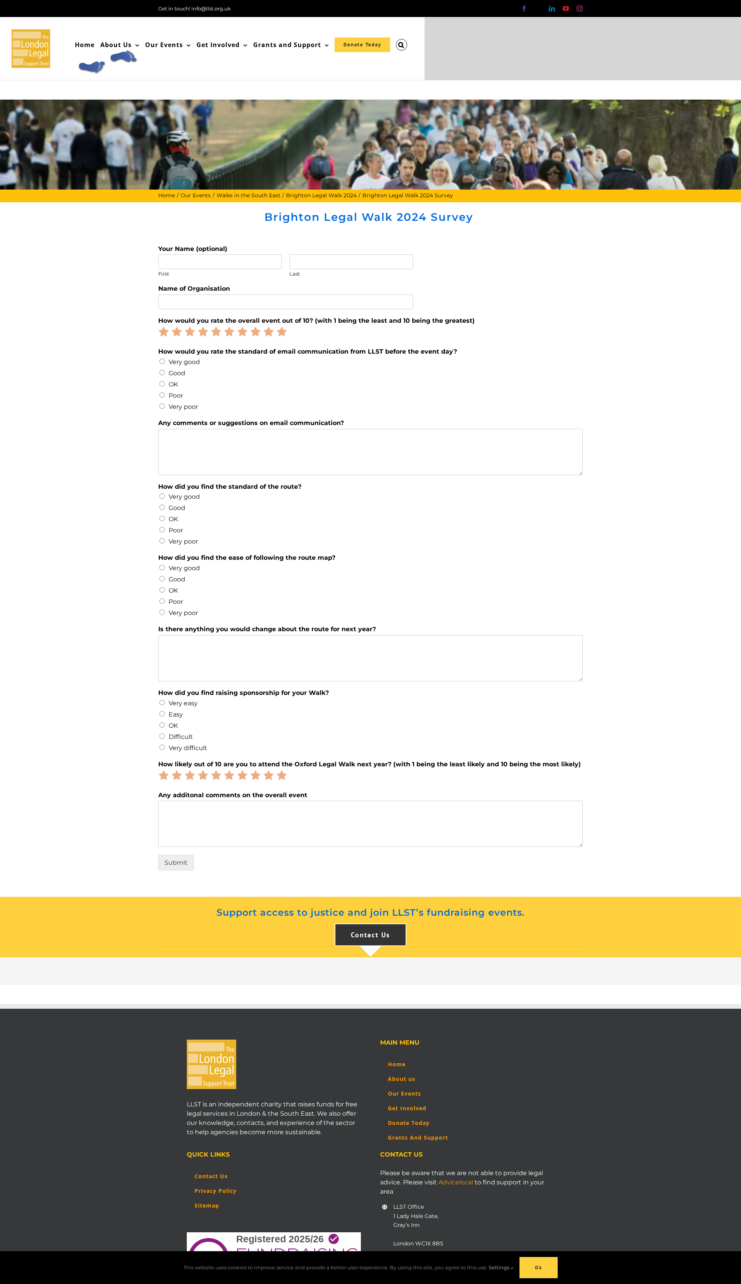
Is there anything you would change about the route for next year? (267, 629)
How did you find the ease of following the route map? (246, 557)
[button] (401, 44)
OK (173, 384)
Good (177, 373)
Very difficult (188, 748)
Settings (500, 1267)
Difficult (181, 736)
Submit (176, 862)
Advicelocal (455, 1182)
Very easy (183, 703)
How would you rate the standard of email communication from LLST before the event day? (307, 351)
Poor (176, 395)
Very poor (183, 406)
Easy (176, 714)
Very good (184, 362)
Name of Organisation (194, 288)
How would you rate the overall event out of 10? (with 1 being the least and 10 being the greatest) (316, 320)
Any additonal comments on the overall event (232, 795)
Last (294, 274)
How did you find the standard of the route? (229, 486)
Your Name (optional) (192, 248)
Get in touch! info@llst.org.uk (194, 8)
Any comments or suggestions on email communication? (251, 423)
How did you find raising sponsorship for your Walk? (243, 692)
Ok (538, 1267)
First (163, 274)
